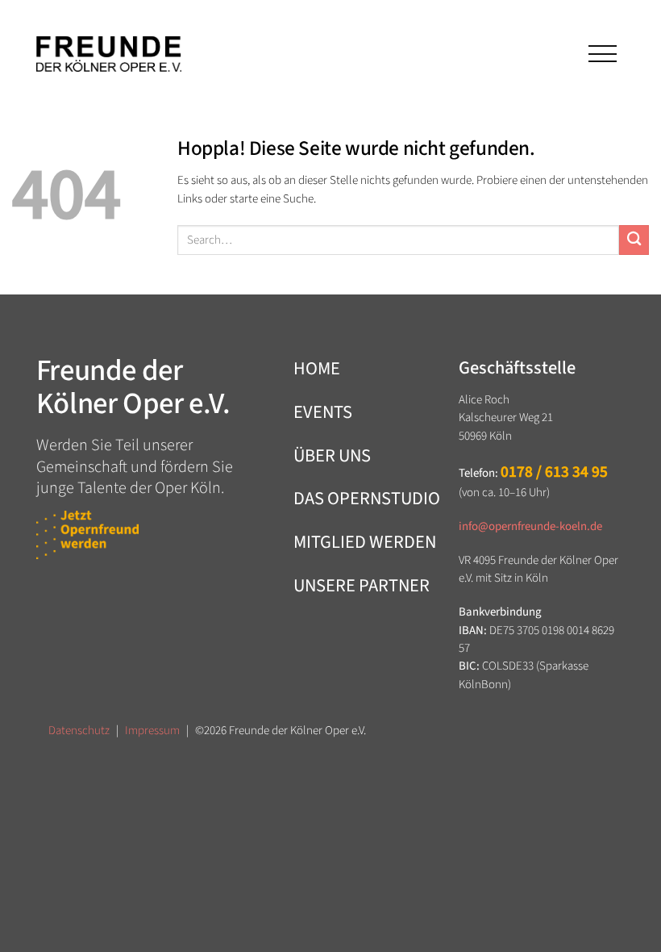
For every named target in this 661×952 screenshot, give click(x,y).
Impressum (152, 730)
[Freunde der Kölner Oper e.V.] (108, 54)
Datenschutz (79, 730)
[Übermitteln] (634, 240)
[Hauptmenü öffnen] (601, 53)
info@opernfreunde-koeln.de (530, 526)
